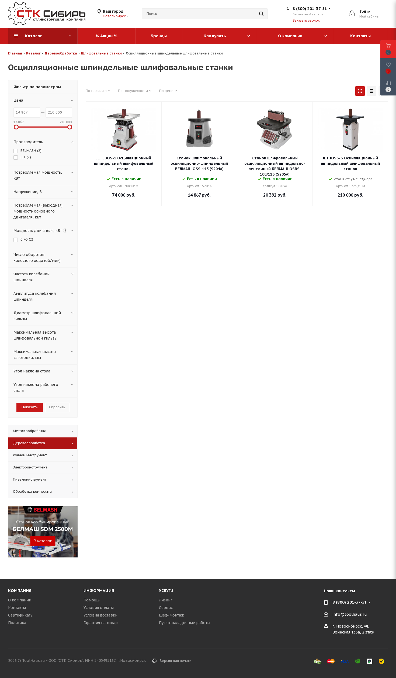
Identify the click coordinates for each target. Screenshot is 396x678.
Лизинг (165, 600)
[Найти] (261, 13)
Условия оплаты (99, 607)
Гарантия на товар (101, 622)
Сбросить (57, 407)
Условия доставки (100, 615)
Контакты (17, 607)
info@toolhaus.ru (349, 614)
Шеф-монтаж (171, 615)
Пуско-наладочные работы (184, 622)
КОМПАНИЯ (19, 590)
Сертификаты (20, 615)
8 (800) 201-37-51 (310, 8)
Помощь (92, 600)
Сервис (166, 607)
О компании (19, 600)
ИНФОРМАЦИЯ (99, 590)
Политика (17, 622)
